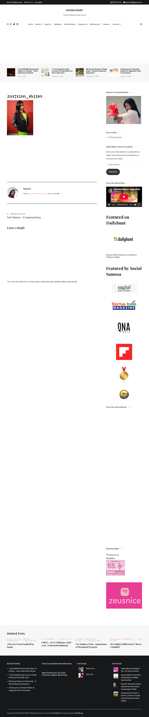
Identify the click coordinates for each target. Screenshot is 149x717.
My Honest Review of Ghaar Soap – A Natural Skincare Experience (96, 71)
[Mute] (135, 204)
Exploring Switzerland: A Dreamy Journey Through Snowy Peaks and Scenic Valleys (130, 697)
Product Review (90, 639)
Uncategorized (12, 641)
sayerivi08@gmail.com (51, 670)
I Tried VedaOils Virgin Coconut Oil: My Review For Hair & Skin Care (62, 71)
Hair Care (17, 639)
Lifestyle (116, 24)
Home (30, 24)
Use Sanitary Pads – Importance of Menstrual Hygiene (91, 645)
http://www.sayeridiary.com (37, 193)
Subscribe (113, 172)
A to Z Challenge (47, 639)
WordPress (79, 713)
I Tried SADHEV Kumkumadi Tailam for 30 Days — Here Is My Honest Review (28, 71)
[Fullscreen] (139, 204)
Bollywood (82, 24)
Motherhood (94, 24)
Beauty (47, 24)
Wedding (57, 24)
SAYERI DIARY (74, 10)
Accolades (38, 2)
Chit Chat (79, 639)
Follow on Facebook (116, 407)
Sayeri (27, 188)
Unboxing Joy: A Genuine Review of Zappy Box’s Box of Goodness (130, 71)
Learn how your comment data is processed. (59, 282)
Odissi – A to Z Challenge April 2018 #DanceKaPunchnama (56, 644)
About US (89, 674)
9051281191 (47, 668)
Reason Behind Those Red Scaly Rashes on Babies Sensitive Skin (131, 677)
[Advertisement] (74, 46)
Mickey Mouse (115, 639)
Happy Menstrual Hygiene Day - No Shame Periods (130, 670)
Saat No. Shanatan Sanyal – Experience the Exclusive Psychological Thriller (131, 686)
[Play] (109, 204)
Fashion (38, 24)
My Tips (26, 639)
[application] (124, 197)
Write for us (28, 2)
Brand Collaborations (14, 2)
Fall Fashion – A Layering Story (24, 216)
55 (111, 566)
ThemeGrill (55, 713)
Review (106, 24)
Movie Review (69, 24)
